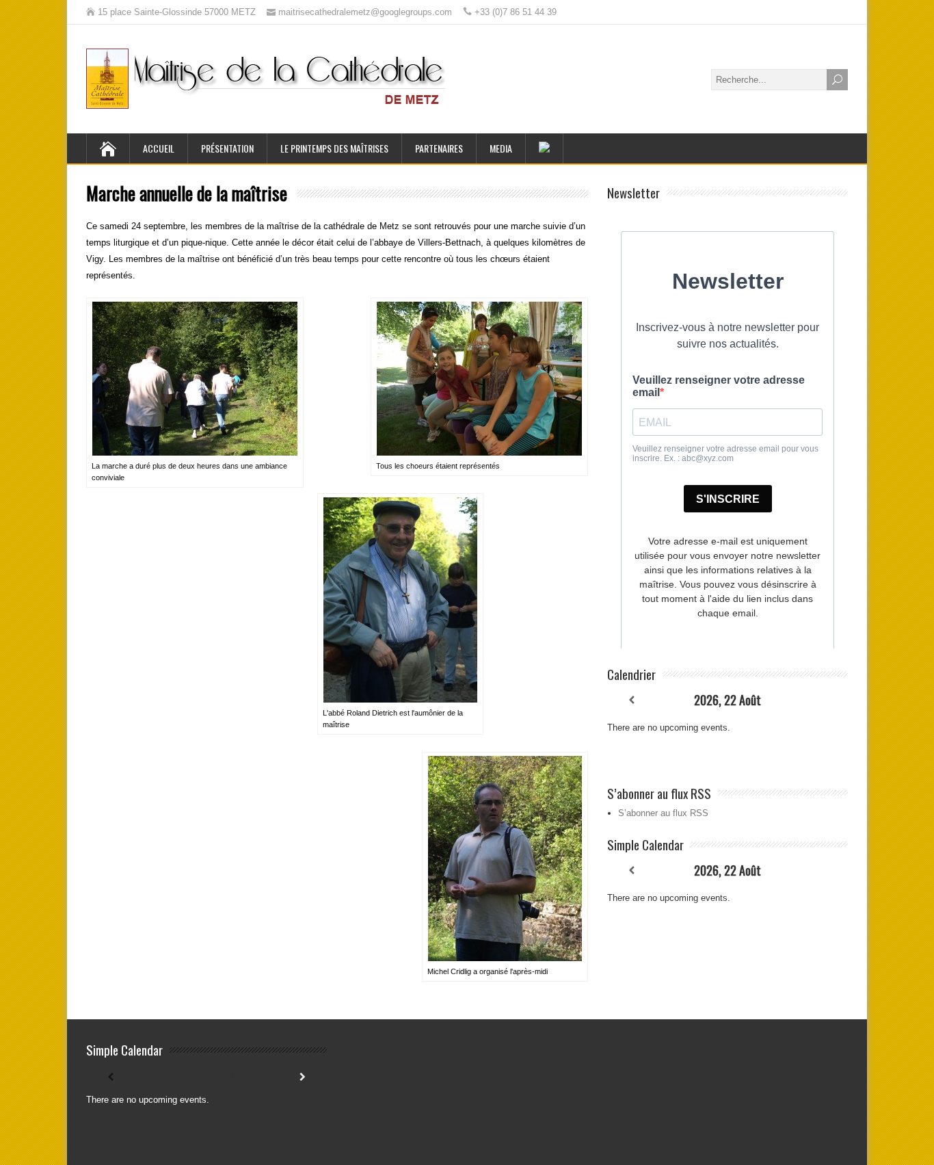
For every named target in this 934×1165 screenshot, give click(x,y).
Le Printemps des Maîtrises (334, 148)
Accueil (158, 148)
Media (501, 148)
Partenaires (439, 148)
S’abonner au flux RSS (663, 813)
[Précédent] (631, 700)
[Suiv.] (824, 700)
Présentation (227, 148)
